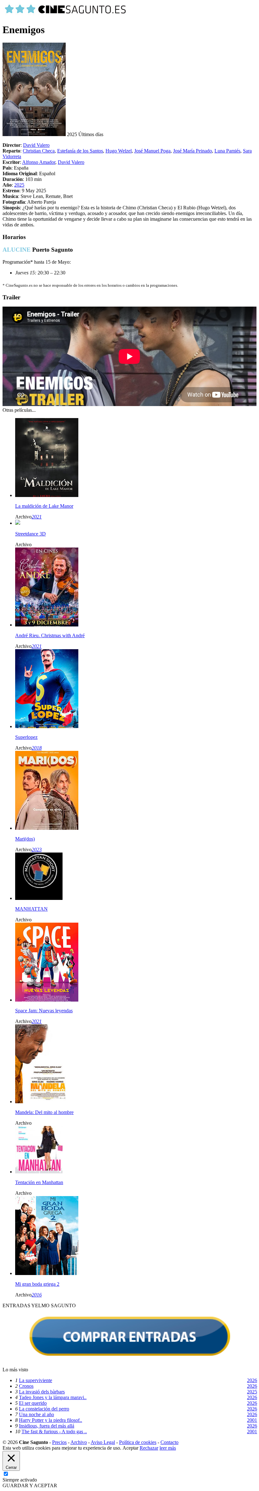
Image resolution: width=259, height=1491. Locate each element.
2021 (37, 516)
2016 (37, 1294)
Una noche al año (36, 1414)
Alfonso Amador (38, 162)
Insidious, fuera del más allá (46, 1425)
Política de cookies (137, 1442)
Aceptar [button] (130, 1448)
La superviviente (35, 1380)
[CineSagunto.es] (66, 14)
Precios (59, 1442)
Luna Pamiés (227, 150)
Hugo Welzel (118, 150)
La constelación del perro (44, 1408)
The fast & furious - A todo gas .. (54, 1431)
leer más (168, 1448)
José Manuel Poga (152, 150)
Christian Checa (39, 150)
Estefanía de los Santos (80, 150)
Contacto (169, 1442)
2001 (252, 1420)
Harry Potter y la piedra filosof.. (50, 1420)
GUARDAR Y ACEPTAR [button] (30, 1485)
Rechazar (149, 1448)
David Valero (36, 145)
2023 (37, 849)
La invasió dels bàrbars (42, 1391)
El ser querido (33, 1403)
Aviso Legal (103, 1442)
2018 (37, 748)
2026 (252, 1380)
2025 (19, 185)
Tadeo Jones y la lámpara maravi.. (53, 1397)
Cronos (26, 1386)
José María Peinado (192, 150)
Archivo (78, 1442)
